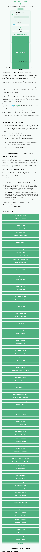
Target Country (20, 29)
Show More (20, 543)
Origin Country (20, 22)
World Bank (17, 105)
